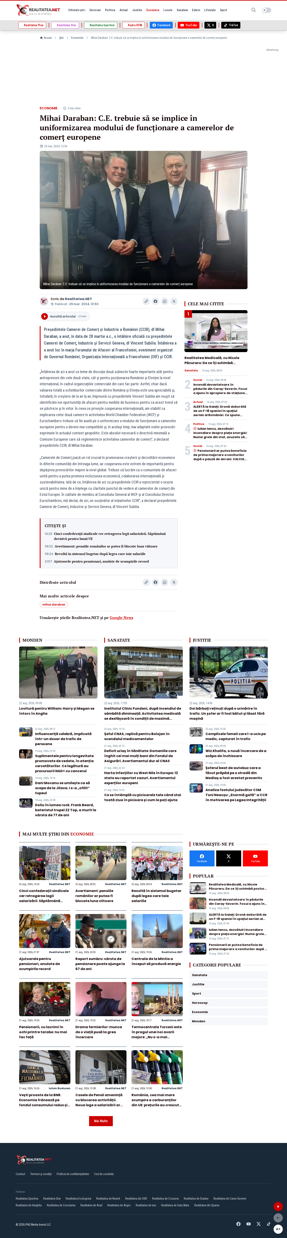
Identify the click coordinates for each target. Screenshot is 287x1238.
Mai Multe (101, 1121)
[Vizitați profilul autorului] (44, 301)
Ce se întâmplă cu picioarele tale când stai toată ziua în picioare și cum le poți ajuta (142, 797)
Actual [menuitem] (124, 10)
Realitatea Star (52, 1198)
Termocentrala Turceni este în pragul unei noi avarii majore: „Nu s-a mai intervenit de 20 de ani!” (157, 1035)
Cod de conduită (104, 1174)
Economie (77, 37)
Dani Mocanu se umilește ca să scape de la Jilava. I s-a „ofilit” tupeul (62, 788)
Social (197, 380)
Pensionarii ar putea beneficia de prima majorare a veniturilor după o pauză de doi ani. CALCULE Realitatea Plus (219, 457)
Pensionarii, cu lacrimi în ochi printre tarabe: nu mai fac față (43, 1032)
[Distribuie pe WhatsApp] (165, 301)
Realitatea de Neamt (108, 1198)
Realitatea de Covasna (165, 1198)
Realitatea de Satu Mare (175, 1205)
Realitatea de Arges (119, 1205)
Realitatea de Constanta (61, 1205)
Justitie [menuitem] (137, 10)
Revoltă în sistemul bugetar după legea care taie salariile (100, 553)
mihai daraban (53, 604)
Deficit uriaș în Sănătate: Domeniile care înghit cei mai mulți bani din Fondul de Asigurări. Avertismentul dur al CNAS (140, 755)
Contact (20, 1174)
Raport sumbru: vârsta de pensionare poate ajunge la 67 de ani (100, 963)
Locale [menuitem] (167, 10)
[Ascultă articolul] (278, 1206)
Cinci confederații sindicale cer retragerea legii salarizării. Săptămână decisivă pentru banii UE (110, 536)
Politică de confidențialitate (73, 1174)
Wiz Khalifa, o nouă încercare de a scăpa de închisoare (235, 753)
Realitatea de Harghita (29, 1205)
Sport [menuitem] (223, 10)
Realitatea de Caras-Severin (229, 1198)
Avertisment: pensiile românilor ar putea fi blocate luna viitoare (106, 546)
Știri (61, 37)
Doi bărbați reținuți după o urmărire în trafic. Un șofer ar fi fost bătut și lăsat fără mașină (227, 713)
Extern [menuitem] (196, 10)
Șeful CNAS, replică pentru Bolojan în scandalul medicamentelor (137, 736)
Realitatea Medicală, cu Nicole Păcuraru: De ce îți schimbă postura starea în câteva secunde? (211, 365)
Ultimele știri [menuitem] (76, 10)
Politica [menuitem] (110, 10)
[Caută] (253, 10)
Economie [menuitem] (152, 10)
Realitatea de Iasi (146, 1205)
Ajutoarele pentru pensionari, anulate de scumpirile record (101, 561)
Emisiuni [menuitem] (95, 10)
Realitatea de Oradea (196, 1198)
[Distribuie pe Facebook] (155, 301)
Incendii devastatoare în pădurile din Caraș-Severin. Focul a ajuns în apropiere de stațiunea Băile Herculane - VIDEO (220, 391)
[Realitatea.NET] (39, 10)
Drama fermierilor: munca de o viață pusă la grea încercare (98, 1032)
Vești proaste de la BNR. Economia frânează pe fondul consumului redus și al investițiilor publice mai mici (43, 1105)
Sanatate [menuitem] (182, 10)
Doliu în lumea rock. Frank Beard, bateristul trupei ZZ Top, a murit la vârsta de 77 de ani (65, 810)
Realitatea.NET (78, 298)
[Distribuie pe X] (174, 301)
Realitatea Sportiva (27, 1198)
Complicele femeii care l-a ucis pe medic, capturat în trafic (235, 736)
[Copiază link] (146, 301)
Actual (198, 402)
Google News (121, 617)
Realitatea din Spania (206, 1205)
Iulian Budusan (59, 1088)
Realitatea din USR (136, 1198)
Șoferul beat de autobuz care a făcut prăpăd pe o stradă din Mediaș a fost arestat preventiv (233, 772)
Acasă (48, 37)
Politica (198, 424)
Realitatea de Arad (91, 1205)
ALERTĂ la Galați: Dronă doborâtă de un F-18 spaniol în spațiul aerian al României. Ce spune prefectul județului (219, 413)
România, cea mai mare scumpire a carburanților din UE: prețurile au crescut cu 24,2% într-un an (155, 1103)
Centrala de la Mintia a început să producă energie (156, 961)
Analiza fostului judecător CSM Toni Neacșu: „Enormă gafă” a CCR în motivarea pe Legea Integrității (236, 794)
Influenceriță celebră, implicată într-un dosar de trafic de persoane (63, 738)
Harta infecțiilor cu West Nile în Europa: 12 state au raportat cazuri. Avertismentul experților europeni (141, 777)
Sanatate (191, 370)
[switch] (266, 10)
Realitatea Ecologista (78, 1198)
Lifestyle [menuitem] (210, 10)
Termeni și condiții (41, 1174)
